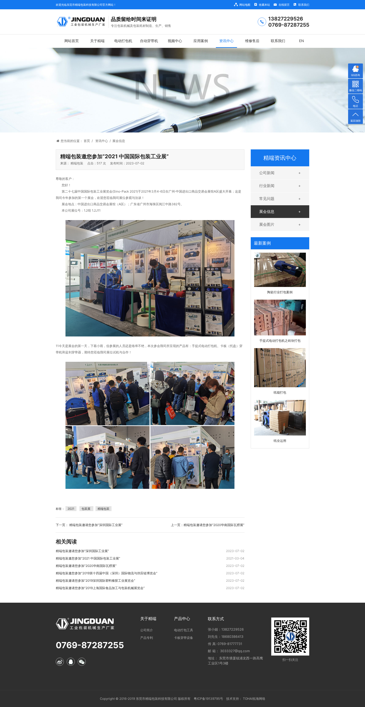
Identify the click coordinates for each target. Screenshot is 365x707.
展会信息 (118, 141)
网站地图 (244, 4)
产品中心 (182, 618)
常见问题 (266, 198)
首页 (88, 141)
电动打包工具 (183, 630)
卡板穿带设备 (183, 638)
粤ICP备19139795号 (208, 699)
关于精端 (148, 618)
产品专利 (146, 638)
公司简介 (146, 630)
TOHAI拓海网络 (253, 699)
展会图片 (266, 224)
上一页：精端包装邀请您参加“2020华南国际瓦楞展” (207, 525)
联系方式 (216, 618)
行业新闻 (266, 185)
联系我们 (303, 4)
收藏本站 (264, 4)
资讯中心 (103, 141)
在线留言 (284, 4)
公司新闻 (266, 173)
